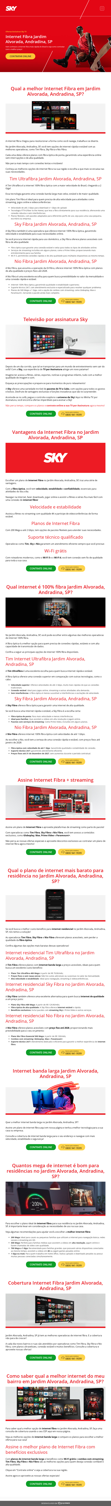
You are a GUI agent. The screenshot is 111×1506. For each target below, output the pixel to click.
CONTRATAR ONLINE (20, 56)
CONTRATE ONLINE (41, 301)
